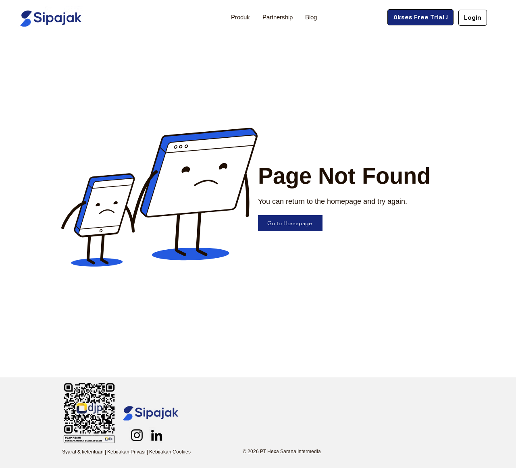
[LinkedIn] (156, 435)
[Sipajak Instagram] (137, 435)
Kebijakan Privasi (126, 452)
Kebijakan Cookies (170, 452)
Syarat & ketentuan (83, 452)
